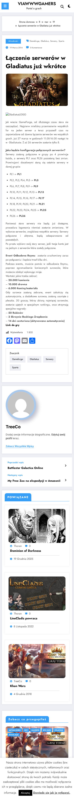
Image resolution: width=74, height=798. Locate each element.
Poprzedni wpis (16, 462)
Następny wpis (15, 475)
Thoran (18, 546)
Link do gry (12, 325)
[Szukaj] (62, 6)
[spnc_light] (69, 7)
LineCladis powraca (23, 618)
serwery (53, 41)
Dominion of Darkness (25, 551)
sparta (61, 41)
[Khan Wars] (37, 661)
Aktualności (13, 41)
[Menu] (5, 6)
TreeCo (13, 426)
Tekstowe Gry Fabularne (32, 730)
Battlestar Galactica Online (25, 468)
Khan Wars (17, 686)
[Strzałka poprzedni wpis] (65, 465)
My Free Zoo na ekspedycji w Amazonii (34, 481)
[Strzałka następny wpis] (65, 480)
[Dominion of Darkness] (37, 525)
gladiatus (45, 41)
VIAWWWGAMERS (37, 4)
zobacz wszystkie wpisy (20, 446)
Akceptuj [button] (25, 793)
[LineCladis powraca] (37, 593)
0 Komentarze (36, 47)
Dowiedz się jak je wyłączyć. (51, 793)
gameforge (34, 41)
